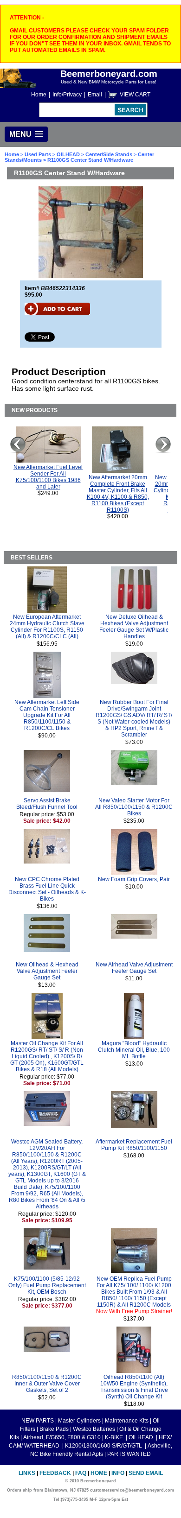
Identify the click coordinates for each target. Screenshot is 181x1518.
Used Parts (38, 154)
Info (117, 1473)
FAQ (80, 1473)
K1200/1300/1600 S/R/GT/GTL (104, 1445)
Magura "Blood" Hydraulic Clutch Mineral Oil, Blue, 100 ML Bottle (134, 1050)
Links (27, 1473)
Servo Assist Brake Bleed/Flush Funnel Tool (47, 803)
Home (38, 94)
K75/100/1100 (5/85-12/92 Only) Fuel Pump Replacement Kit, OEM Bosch (47, 1285)
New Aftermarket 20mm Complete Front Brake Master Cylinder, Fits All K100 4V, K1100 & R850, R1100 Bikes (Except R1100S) (118, 493)
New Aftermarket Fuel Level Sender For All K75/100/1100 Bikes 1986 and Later (48, 477)
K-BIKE (114, 1437)
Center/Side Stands (108, 154)
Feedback (55, 1473)
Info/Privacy (67, 94)
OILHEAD (69, 154)
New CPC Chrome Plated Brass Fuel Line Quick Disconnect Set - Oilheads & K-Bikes (47, 889)
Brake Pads (54, 1429)
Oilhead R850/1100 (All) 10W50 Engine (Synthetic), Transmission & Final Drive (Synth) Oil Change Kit (134, 1387)
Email (95, 94)
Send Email (146, 1473)
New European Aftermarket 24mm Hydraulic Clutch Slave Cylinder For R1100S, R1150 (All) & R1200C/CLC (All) (47, 627)
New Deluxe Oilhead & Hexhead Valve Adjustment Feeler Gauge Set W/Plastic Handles (133, 627)
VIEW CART (135, 94)
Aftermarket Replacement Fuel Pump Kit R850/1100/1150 (134, 1144)
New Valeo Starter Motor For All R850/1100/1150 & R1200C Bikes (134, 807)
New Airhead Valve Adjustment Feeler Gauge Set (134, 967)
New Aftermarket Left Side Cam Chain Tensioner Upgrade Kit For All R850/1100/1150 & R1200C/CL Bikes (46, 715)
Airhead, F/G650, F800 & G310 (62, 1437)
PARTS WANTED (129, 1454)
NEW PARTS (37, 1420)
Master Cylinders (79, 1420)
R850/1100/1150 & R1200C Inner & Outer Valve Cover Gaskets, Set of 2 (47, 1383)
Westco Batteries (94, 1429)
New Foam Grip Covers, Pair (134, 879)
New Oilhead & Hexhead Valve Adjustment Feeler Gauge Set (47, 971)
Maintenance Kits (127, 1420)
